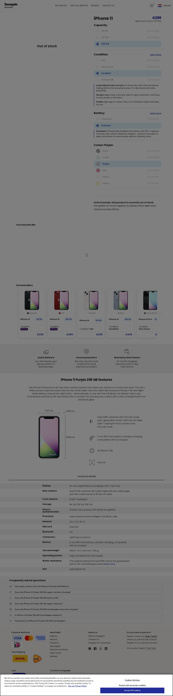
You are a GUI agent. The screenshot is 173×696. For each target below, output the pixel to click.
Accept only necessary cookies (132, 685)
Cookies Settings (132, 680)
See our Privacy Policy (77, 686)
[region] (86, 685)
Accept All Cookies (132, 690)
